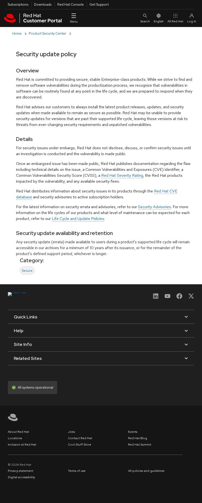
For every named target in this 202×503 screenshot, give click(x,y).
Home (17, 33)
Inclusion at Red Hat (22, 445)
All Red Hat (175, 21)
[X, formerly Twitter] (191, 296)
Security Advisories (154, 206)
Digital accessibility (21, 477)
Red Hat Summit (139, 445)
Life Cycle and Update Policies (78, 218)
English (159, 21)
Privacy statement (20, 471)
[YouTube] (167, 297)
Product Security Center (47, 33)
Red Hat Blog (137, 438)
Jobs (71, 432)
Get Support (99, 4)
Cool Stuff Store (79, 445)
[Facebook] (179, 297)
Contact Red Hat (80, 438)
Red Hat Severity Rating (122, 175)
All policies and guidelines (146, 471)
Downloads (42, 4)
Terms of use (76, 471)
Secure (27, 270)
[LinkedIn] (156, 297)
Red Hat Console (70, 4)
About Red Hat (18, 432)
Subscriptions (18, 4)
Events (132, 432)
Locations (15, 438)
